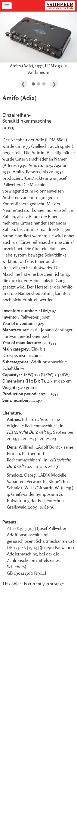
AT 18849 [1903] (21, 528)
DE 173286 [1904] (23, 547)
